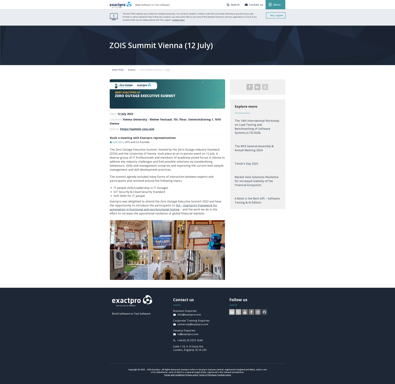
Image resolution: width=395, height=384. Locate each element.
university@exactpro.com (192, 324)
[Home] (121, 4)
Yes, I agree (276, 15)
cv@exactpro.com (187, 334)
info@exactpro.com (189, 314)
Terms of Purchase (208, 375)
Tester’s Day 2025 (246, 163)
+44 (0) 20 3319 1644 (190, 340)
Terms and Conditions (174, 375)
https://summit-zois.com (137, 129)
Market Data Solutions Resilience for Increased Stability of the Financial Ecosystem (257, 181)
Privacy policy (191, 375)
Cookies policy (178, 20)
